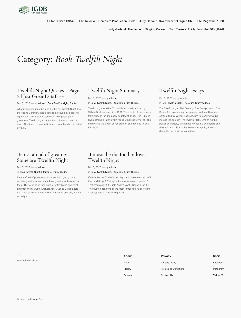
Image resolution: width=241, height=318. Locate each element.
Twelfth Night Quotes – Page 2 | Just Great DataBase (48, 93)
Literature (117, 102)
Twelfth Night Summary (114, 91)
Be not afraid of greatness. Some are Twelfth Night (43, 157)
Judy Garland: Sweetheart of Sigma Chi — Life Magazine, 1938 (181, 21)
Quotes (73, 103)
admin (41, 103)
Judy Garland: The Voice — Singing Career (136, 29)
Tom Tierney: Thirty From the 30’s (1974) (196, 29)
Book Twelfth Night (58, 103)
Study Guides (131, 102)
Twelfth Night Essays (181, 91)
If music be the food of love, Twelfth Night (117, 157)
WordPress (38, 299)
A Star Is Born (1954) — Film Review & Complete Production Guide (91, 21)
